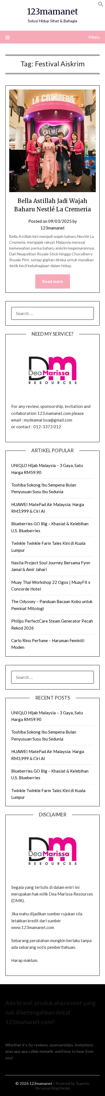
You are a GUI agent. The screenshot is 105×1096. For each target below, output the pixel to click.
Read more (52, 281)
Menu (94, 37)
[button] (101, 5)
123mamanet (52, 11)
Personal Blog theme (52, 1088)
